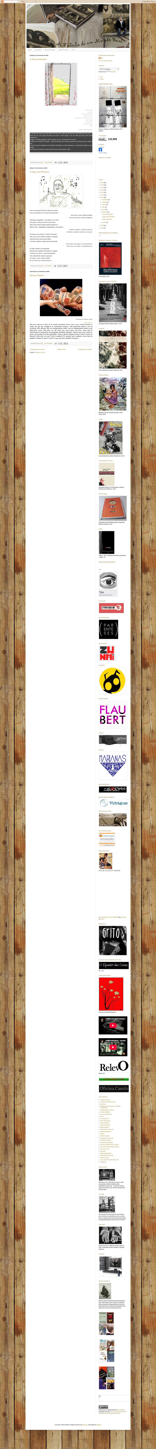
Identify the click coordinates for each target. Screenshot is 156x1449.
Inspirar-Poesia (104, 1123)
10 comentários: (48, 343)
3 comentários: (48, 265)
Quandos (103, 1151)
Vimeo (102, 919)
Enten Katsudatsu (105, 1121)
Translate (113, 72)
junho (104, 209)
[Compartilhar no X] (63, 162)
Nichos (102, 1134)
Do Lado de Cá (104, 1118)
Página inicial (61, 349)
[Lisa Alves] (100, 151)
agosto (104, 204)
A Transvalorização (38, 59)
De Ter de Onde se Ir (106, 1114)
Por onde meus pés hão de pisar (109, 1147)
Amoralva (103, 1104)
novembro (105, 199)
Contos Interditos (105, 1112)
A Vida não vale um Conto (107, 1102)
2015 (102, 185)
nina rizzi (123, 917)
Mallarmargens (104, 1127)
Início (30, 50)
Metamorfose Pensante (107, 1129)
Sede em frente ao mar (106, 1155)
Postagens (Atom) (40, 352)
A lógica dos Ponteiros (39, 171)
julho (103, 207)
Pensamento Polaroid (106, 1142)
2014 (102, 187)
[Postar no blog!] (61, 162)
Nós (73, 50)
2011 (102, 195)
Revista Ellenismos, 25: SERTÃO (108, 917)
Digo (101, 1116)
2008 (102, 228)
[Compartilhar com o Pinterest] (67, 162)
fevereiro (105, 212)
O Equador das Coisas (106, 1138)
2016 (102, 182)
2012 (102, 192)
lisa (102, 58)
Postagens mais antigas (85, 349)
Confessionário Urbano (107, 1110)
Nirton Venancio (105, 1136)
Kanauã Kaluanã (105, 1125)
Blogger (99, 1424)
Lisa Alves (38, 50)
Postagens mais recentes (37, 349)
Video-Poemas (63, 50)
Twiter (102, 79)
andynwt (85, 1424)
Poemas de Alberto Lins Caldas (109, 1144)
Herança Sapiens (37, 275)
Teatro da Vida (104, 1157)
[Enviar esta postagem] (55, 162)
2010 (102, 197)
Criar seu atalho (103, 152)
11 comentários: (48, 162)
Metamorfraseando (105, 1131)
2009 (102, 225)
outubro (104, 202)
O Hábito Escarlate (105, 1140)
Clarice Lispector (88, 322)
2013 (102, 190)
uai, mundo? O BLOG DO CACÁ (109, 1160)
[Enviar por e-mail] (59, 162)
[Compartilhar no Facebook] (65, 162)
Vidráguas (103, 1162)
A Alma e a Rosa (105, 1099)
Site (101, 77)
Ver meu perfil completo (105, 61)
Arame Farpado (50, 50)
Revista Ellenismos (105, 1153)
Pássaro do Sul (104, 1149)
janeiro (104, 222)
